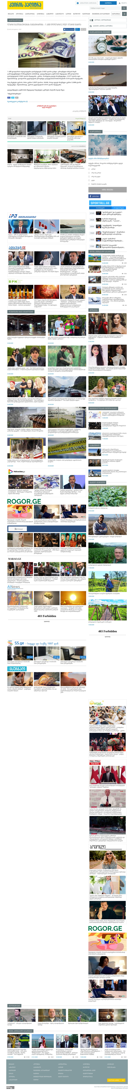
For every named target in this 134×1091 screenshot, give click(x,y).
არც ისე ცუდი (95, 176)
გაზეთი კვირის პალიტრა (102, 26)
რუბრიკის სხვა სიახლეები (21, 312)
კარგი (93, 169)
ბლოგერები (14, 1006)
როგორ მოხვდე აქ (80, 118)
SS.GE (9, 118)
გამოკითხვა (95, 132)
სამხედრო (94, 446)
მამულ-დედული (97, 483)
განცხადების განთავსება (88, 3)
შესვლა (124, 3)
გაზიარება (69, 29)
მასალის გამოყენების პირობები (119, 1088)
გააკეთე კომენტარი (79, 111)
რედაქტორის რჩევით (100, 32)
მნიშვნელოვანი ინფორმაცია (103, 408)
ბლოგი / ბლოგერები (102, 20)
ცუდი (93, 180)
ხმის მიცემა (107, 190)
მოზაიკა (94, 310)
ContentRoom (78, 146)
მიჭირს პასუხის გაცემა (99, 184)
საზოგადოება (15, 20)
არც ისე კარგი (96, 173)
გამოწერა (108, 3)
